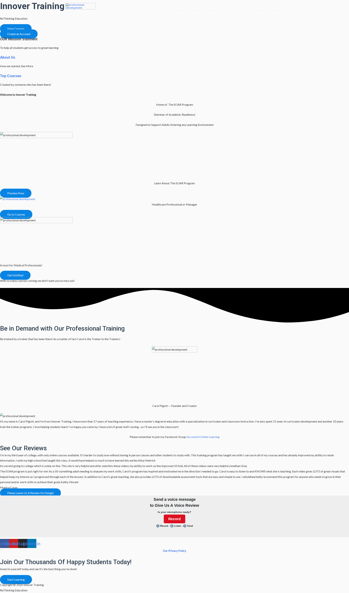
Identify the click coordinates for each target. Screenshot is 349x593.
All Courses (196, 13)
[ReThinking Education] (80, 12)
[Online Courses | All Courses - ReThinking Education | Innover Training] (17, 198)
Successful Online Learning (203, 436)
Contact (240, 13)
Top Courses (10, 76)
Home (179, 13)
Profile (276, 13)
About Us (7, 57)
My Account (258, 13)
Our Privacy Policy (174, 550)
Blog (212, 13)
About (225, 13)
